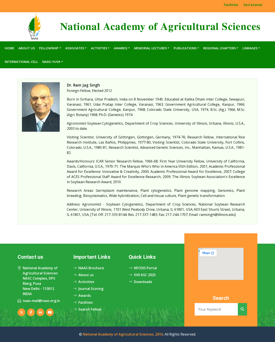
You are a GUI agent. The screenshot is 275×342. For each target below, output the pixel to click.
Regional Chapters (219, 48)
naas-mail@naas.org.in (41, 300)
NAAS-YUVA (51, 61)
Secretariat (253, 4)
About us (86, 274)
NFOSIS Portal (145, 268)
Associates (74, 48)
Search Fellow (89, 309)
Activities (99, 48)
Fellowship (48, 48)
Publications (185, 48)
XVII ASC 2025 (145, 274)
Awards (120, 48)
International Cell (21, 61)
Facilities (231, 4)
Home (9, 48)
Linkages (250, 48)
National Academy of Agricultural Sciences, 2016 (123, 334)
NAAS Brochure (91, 268)
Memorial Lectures (150, 48)
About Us (26, 48)
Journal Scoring (90, 288)
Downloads (143, 281)
